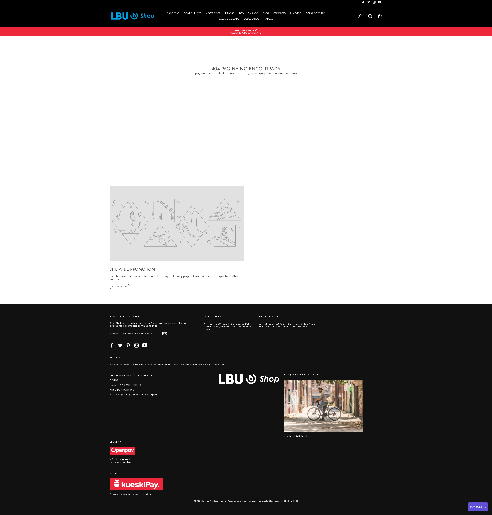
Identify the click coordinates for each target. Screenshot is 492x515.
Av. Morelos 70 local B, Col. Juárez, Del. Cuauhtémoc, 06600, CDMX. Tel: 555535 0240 (227, 326)
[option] (246, 31)
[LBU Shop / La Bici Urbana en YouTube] (144, 345)
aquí (261, 73)
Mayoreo (295, 13)
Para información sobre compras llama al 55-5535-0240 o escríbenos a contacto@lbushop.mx (167, 364)
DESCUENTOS (251, 19)
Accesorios (213, 13)
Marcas (268, 19)
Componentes (192, 13)
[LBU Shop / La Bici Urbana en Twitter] (120, 345)
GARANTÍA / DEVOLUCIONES (125, 385)
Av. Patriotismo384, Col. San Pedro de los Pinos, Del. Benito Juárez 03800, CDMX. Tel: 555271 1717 (287, 325)
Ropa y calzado (248, 13)
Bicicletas (173, 13)
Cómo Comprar (315, 13)
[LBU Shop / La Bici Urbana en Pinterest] (128, 345)
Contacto (279, 13)
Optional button (119, 286)
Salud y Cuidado (229, 19)
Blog (266, 13)
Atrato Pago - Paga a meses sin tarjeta (133, 394)
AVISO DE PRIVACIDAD (122, 389)
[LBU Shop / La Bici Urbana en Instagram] (136, 345)
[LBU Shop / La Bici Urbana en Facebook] (112, 345)
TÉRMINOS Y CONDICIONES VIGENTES (131, 375)
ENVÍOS (114, 380)
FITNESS (229, 13)
